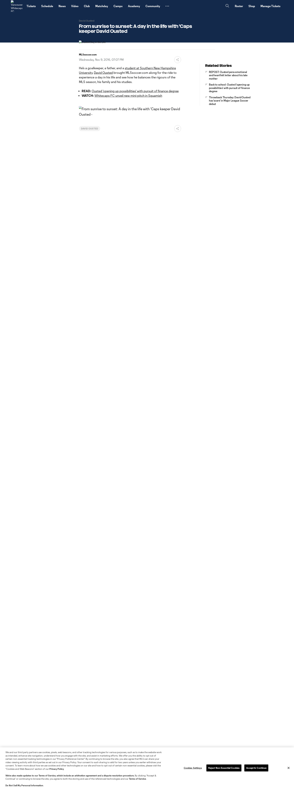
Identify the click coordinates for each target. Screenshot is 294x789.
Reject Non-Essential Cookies (224, 767)
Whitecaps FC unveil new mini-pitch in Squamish (128, 95)
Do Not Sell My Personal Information (24, 785)
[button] (167, 6)
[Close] (288, 768)
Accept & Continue (256, 767)
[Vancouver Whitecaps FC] (16, 6)
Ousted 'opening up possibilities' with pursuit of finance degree (135, 91)
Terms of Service (47, 775)
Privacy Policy (56, 769)
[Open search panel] (227, 6)
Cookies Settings (193, 767)
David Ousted (103, 72)
